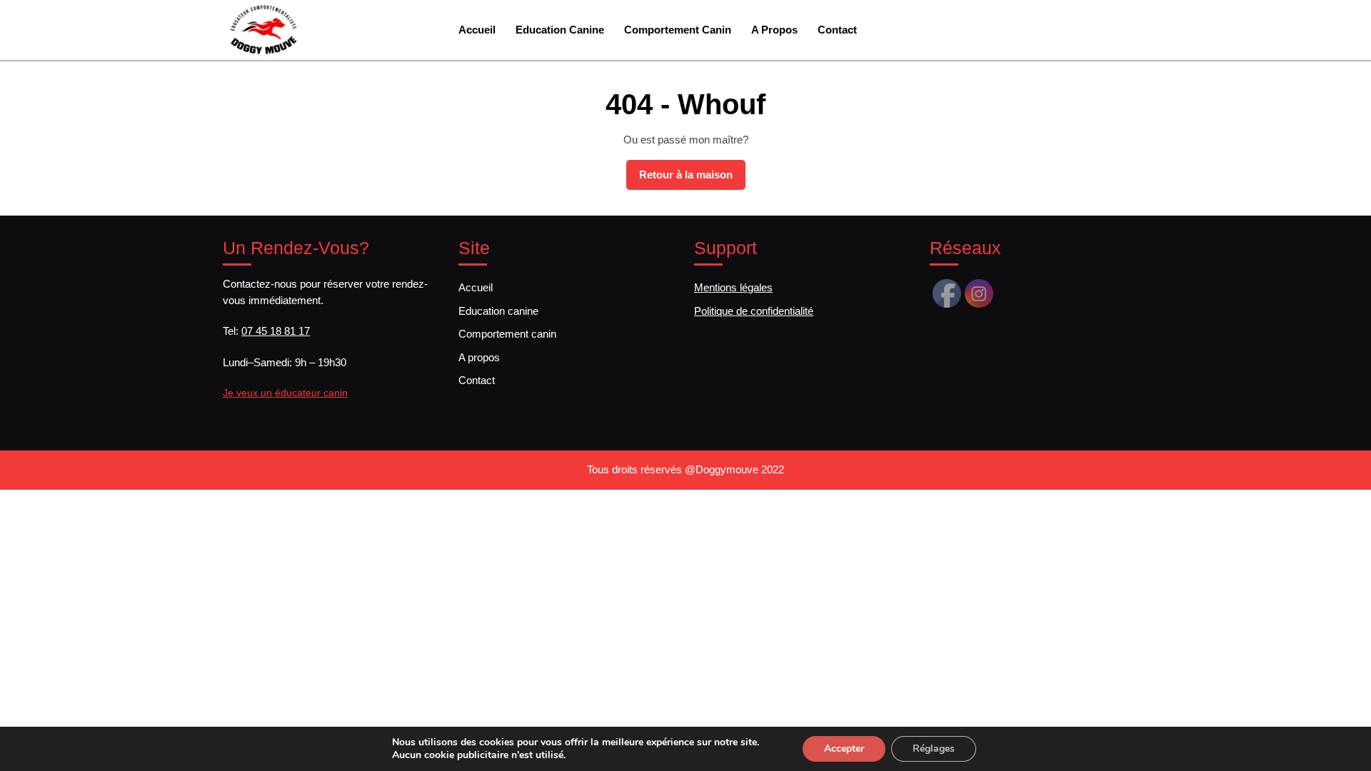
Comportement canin (677, 30)
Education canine (560, 30)
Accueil (477, 30)
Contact (837, 30)
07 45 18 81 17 (275, 331)
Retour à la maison (692, 179)
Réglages (934, 748)
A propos (774, 30)
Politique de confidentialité (753, 311)
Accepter (844, 748)
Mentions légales (733, 287)
